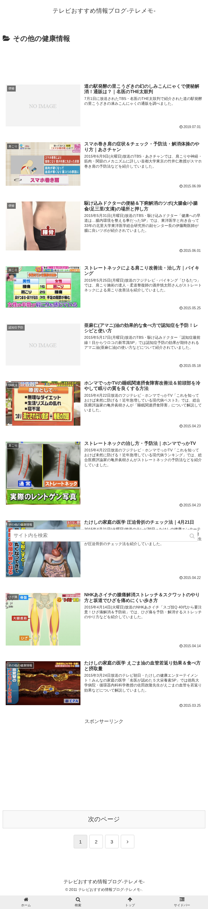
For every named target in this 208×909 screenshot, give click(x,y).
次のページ (104, 819)
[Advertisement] (104, 59)
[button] (192, 536)
